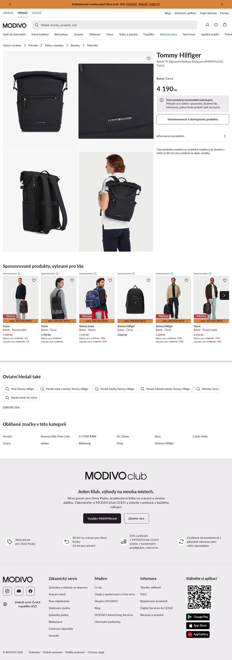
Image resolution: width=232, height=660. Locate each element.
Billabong (85, 443)
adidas (45, 443)
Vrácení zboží (57, 594)
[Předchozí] (10, 4)
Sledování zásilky (59, 608)
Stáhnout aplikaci (187, 13)
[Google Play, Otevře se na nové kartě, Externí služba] (198, 617)
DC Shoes (123, 436)
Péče (143, 594)
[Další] (222, 4)
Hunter (7, 436)
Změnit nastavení (52, 652)
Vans (158, 436)
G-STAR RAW (87, 436)
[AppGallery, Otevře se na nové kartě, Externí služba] (198, 634)
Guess (7, 443)
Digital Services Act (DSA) (156, 608)
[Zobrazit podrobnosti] (224, 136)
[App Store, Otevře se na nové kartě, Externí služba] (198, 625)
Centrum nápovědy (61, 628)
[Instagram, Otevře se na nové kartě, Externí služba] (7, 591)
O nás (98, 587)
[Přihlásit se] (207, 24)
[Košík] (224, 24)
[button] (40, 101)
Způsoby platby (70, 614)
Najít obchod (208, 13)
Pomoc (224, 13)
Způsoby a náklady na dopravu (70, 587)
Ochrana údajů (96, 652)
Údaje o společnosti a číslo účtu (115, 594)
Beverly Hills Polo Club (55, 436)
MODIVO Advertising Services (116, 614)
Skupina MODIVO (116, 601)
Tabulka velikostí (150, 587)
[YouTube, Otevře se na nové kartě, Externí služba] (18, 591)
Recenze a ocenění (151, 614)
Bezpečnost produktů (153, 601)
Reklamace (55, 621)
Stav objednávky (59, 601)
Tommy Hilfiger (179, 55)
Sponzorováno (10, 273)
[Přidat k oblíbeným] (149, 58)
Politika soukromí (74, 652)
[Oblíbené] (216, 24)
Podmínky (34, 652)
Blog (169, 13)
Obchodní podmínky (116, 621)
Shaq (120, 443)
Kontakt (54, 635)
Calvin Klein (200, 436)
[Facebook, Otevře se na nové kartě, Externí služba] (30, 591)
